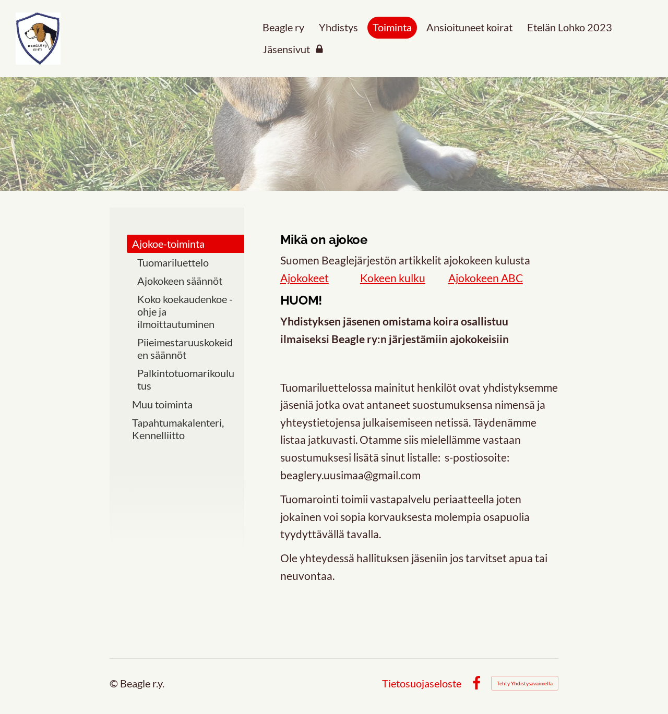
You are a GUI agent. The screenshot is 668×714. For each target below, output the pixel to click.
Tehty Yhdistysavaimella (525, 683)
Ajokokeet (304, 277)
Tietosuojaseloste (421, 683)
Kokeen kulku (392, 277)
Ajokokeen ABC (485, 277)
